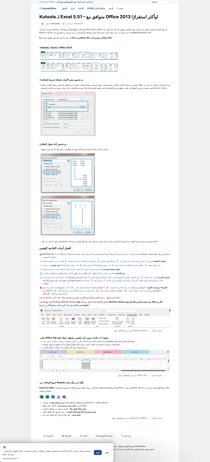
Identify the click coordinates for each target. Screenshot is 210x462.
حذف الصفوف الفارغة (108, 261)
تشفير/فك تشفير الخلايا (147, 280)
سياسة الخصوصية (105, 436)
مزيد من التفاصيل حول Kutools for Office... (130, 418)
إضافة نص (131, 287)
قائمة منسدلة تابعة (74, 269)
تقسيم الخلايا (56, 294)
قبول (98, 452)
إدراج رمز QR (72, 291)
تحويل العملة (133, 291)
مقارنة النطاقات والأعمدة (52, 273)
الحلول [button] (64, 8)
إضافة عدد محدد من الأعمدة (105, 273)
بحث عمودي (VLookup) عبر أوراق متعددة (131, 265)
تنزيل (72, 8)
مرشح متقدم (98, 280)
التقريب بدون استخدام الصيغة (53, 261)
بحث (121, 8)
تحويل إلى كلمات (145, 291)
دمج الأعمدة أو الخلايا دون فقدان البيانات (82, 261)
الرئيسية (49, 436)
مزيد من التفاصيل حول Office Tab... (133, 375)
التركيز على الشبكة (151, 277)
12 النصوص (141, 287)
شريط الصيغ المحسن (120, 277)
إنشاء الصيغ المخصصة (101, 254)
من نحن (127, 436)
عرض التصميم (135, 277)
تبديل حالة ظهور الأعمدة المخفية (73, 273)
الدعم (110, 8)
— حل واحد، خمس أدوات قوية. (66, 2)
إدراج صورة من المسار (86, 291)
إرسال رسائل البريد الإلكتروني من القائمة (121, 280)
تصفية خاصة (84, 280)
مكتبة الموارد (83, 277)
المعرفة (68, 436)
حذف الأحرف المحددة (119, 287)
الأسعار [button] (81, 8)
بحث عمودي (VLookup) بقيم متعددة (96, 265)
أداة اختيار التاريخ (61, 277)
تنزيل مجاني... (157, 330)
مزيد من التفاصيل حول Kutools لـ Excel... (131, 330)
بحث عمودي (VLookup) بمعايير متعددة (67, 265)
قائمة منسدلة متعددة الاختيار (53, 269)
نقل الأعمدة (90, 273)
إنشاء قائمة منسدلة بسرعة (94, 269)
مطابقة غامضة (138, 265)
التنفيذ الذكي (134, 254)
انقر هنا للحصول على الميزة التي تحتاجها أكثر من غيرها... (64, 305)
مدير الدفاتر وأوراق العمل (100, 277)
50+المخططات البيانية (95, 287)
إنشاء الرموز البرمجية (119, 254)
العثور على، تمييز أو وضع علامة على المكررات (137, 261)
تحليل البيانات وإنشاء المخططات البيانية (75, 254)
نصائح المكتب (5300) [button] (96, 8)
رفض (107, 452)
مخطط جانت (80, 287)
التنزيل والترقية (117, 33)
